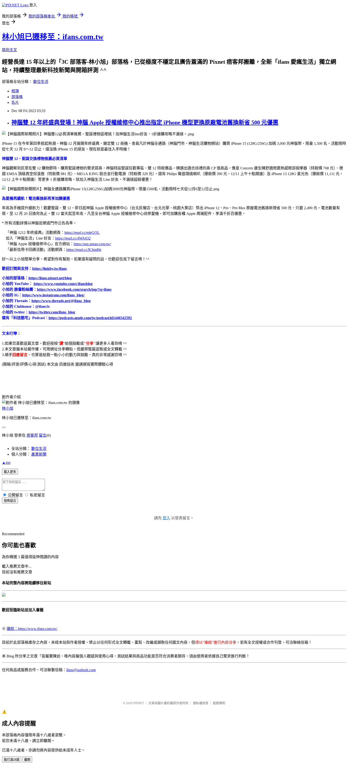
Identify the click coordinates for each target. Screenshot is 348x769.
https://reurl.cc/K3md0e (83, 250)
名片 (15, 102)
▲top (6, 463)
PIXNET (138, 703)
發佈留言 (10, 500)
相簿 (15, 91)
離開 (27, 759)
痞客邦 (32, 435)
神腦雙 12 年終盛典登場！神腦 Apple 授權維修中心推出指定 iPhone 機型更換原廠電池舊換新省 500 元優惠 (144, 122)
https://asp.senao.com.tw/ (92, 244)
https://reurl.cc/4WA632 (73, 238)
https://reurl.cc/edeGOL (82, 233)
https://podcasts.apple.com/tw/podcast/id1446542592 (90, 318)
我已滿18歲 (11, 759)
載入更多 (10, 472)
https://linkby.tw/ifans (49, 269)
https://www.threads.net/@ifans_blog (61, 301)
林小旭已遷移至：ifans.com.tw (52, 36)
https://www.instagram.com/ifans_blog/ (53, 295)
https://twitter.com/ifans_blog (52, 312)
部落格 (17, 97)
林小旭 (7, 408)
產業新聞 (38, 454)
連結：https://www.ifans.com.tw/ (32, 629)
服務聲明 (219, 703)
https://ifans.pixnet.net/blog (50, 278)
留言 (42, 435)
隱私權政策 (200, 703)
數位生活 (40, 82)
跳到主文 (9, 50)
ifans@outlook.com (81, 670)
